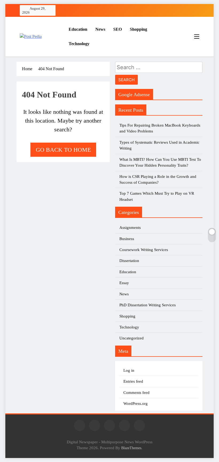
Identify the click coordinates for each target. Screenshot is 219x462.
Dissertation (129, 261)
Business (126, 239)
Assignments (130, 227)
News (100, 29)
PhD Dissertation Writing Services (147, 305)
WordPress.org (135, 403)
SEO (117, 29)
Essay (124, 283)
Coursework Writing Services (143, 250)
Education (78, 29)
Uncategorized (131, 338)
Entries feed (133, 381)
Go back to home (63, 149)
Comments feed (136, 392)
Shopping (138, 29)
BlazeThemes (131, 448)
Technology (79, 43)
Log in (128, 370)
